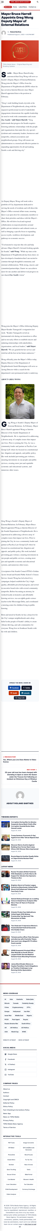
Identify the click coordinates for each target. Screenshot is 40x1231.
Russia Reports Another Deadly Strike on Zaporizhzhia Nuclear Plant (24, 857)
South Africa (26, 1023)
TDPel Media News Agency (20, 2)
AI (5, 999)
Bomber (11, 1164)
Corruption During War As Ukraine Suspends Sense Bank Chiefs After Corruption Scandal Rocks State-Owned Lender (23, 825)
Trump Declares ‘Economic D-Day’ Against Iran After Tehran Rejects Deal (25, 836)
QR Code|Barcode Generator (28, 1149)
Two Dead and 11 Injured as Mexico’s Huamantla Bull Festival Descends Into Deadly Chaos (24, 928)
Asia (11, 999)
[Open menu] (2, 2)
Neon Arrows (28, 1164)
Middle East (19, 1015)
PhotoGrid (11, 1155)
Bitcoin (7, 1003)
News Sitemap (23, 1040)
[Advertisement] (20, 163)
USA (6, 1032)
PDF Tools (11, 1143)
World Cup (14, 1032)
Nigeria (29, 1015)
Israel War (8, 1015)
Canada (15, 1003)
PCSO (7, 1019)
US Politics (25, 1027)
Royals (25, 1019)
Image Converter (28, 1143)
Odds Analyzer (11, 1194)
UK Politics (14, 1027)
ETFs (28, 1007)
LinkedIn (27, 693)
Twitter (27, 688)
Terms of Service (9, 1127)
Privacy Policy (8, 1120)
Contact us (32, 7)
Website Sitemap (9, 1040)
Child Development (11, 1189)
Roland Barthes (15, 32)
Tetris (28, 1169)
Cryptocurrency (17, 1007)
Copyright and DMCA (11, 1099)
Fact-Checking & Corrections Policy (16, 1110)
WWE (24, 1032)
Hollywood (16, 1011)
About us (6, 1089)
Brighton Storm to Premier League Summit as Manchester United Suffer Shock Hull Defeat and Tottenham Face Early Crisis (24, 888)
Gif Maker (11, 1147)
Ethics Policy (8, 1106)
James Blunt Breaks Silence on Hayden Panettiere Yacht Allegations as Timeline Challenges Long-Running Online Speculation (24, 967)
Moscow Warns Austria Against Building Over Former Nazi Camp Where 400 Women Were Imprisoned (24, 847)
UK (6, 1027)
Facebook (15, 688)
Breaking (8, 7)
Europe (7, 1011)
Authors (6, 1092)
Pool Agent (16, 1019)
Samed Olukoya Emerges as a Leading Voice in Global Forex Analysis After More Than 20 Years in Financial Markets (25, 902)
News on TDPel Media (11, 1117)
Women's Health (28, 1179)
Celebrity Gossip (27, 1003)
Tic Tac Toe (28, 1159)
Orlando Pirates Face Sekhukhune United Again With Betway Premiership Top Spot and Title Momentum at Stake (23, 915)
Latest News (23, 7)
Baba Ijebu (30, 999)
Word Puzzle (29, 1155)
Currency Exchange (28, 1189)
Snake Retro (11, 1159)
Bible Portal (28, 1174)
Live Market (11, 1179)
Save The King (11, 1169)
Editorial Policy (8, 1103)
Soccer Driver (11, 1174)
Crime (7, 1007)
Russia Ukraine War (11, 1023)
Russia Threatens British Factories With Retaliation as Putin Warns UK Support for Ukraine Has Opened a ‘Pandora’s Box (23, 875)
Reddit (15, 693)
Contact (6, 1096)
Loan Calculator (11, 1184)
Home (15, 7)
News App (7, 1113)
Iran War (27, 1011)
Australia (19, 999)
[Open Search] (37, 1)
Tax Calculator (28, 1184)
